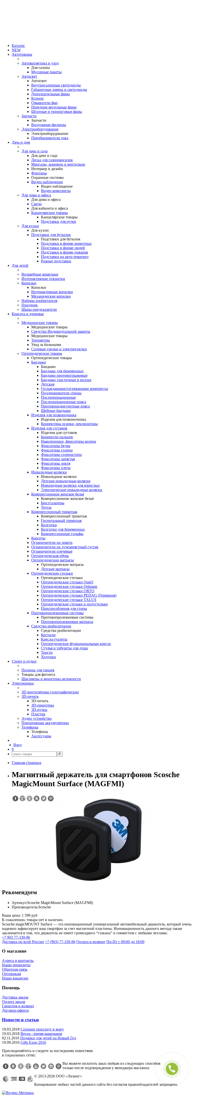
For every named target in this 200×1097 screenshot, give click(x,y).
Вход (17, 745)
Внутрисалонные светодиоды (56, 85)
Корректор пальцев (57, 437)
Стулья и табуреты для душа (64, 648)
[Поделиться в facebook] (15, 798)
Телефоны (29, 727)
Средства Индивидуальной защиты (60, 331)
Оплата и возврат (90, 942)
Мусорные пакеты (46, 72)
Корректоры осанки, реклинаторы (69, 424)
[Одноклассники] (21, 1066)
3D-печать (30, 696)
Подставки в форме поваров (64, 252)
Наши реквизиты (16, 965)
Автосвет (29, 76)
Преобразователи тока (49, 138)
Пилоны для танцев (37, 670)
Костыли (48, 635)
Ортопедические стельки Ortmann (69, 586)
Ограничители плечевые (51, 551)
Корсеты (38, 538)
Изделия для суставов (49, 428)
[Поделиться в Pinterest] (50, 798)
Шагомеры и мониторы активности (51, 679)
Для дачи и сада (34, 151)
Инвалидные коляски (49, 472)
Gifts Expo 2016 (33, 1042)
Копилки (28, 283)
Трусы (46, 507)
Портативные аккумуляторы (45, 723)
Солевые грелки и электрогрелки (59, 349)
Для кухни (30, 226)
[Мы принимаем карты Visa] (14, 1079)
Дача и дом (21, 142)
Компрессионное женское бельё (57, 494)
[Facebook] (6, 1066)
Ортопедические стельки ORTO (67, 591)
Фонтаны (39, 173)
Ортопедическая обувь (50, 556)
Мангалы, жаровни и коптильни (58, 164)
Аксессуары (41, 736)
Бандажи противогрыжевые (64, 375)
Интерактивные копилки (52, 292)
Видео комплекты (56, 191)
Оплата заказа (13, 1002)
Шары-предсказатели (39, 309)
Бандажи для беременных (62, 371)
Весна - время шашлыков (41, 1034)
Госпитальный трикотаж (61, 520)
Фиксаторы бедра (55, 446)
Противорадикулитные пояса (65, 406)
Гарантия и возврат (18, 1006)
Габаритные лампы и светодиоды (59, 89)
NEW (16, 50)
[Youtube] (36, 1066)
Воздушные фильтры (48, 125)
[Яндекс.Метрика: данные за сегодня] (18, 1093)
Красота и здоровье (28, 314)
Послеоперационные (58, 397)
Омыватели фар (44, 103)
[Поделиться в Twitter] (43, 798)
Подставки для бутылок (51, 235)
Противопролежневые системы (57, 613)
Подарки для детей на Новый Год (48, 1038)
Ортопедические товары (41, 353)
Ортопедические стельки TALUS (68, 600)
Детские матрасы (55, 569)
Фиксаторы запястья (58, 459)
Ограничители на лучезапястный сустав (64, 547)
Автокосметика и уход (40, 63)
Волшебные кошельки (39, 274)
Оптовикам (11, 974)
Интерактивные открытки (43, 279)
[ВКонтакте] (13, 1066)
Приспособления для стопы (64, 608)
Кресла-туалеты (54, 639)
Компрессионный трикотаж (54, 512)
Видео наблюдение (47, 182)
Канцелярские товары (49, 213)
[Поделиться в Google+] (22, 798)
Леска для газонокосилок (52, 160)
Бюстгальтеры (52, 503)
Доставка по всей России (23, 942)
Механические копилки (51, 296)
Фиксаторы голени (57, 450)
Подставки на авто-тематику (65, 257)
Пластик (38, 714)
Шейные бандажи (56, 411)
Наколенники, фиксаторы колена (68, 441)
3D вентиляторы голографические (50, 692)
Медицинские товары (39, 323)
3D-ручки (39, 710)
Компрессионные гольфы (62, 534)
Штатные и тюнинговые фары (56, 111)
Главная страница (26, 763)
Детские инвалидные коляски (65, 481)
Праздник (29, 305)
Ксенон (37, 98)
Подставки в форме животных (66, 243)
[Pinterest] (58, 1066)
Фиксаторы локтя (55, 463)
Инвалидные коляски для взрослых (70, 485)
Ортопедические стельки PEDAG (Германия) (78, 595)
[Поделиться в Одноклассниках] (29, 798)
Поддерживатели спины (61, 393)
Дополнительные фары (50, 94)
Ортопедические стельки (52, 573)
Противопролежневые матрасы (67, 622)
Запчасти (29, 116)
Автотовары (22, 54)
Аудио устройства (36, 718)
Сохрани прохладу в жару (42, 1029)
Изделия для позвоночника (53, 415)
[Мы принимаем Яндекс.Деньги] (30, 1079)
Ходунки (48, 657)
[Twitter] (43, 1066)
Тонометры (40, 340)
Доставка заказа (15, 997)
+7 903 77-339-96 (16, 937)
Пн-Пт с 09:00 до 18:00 (125, 942)
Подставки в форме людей (63, 248)
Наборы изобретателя (39, 301)
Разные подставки (56, 261)
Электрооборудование (40, 129)
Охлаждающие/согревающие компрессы (74, 389)
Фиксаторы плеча (55, 468)
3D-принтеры (42, 705)
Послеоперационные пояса (63, 402)
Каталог (18, 45)
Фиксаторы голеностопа (61, 454)
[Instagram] (51, 1066)
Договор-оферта (15, 1010)
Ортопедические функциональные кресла (76, 644)
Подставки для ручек (58, 221)
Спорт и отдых (24, 661)
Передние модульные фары (54, 107)
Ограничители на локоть (51, 542)
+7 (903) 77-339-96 (60, 942)
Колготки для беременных (63, 529)
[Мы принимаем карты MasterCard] (22, 1079)
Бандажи (38, 362)
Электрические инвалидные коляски (71, 490)
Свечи (36, 204)
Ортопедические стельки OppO (67, 582)
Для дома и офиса (36, 195)
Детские (48, 384)
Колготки (49, 525)
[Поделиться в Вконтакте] (36, 798)
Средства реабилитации (51, 626)
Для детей (20, 265)
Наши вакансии (15, 978)
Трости (47, 652)
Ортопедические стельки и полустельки (74, 604)
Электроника (23, 683)
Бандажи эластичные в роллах (66, 380)
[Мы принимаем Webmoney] (6, 1079)
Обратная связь (14, 969)
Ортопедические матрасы (52, 560)
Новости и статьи (20, 1019)
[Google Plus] (28, 1066)
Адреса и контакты (18, 960)
